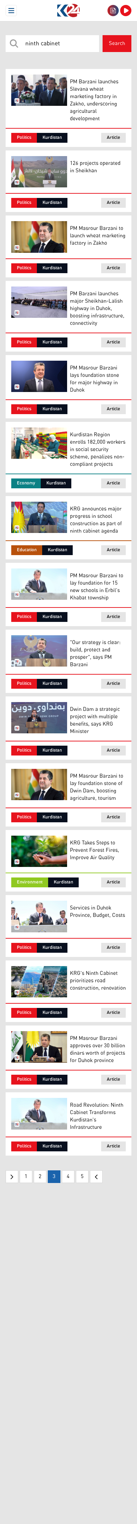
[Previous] (12, 1176)
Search (117, 43)
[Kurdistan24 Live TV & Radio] (125, 10)
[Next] (96, 1176)
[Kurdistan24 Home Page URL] (68, 10)
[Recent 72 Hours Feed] (113, 10)
